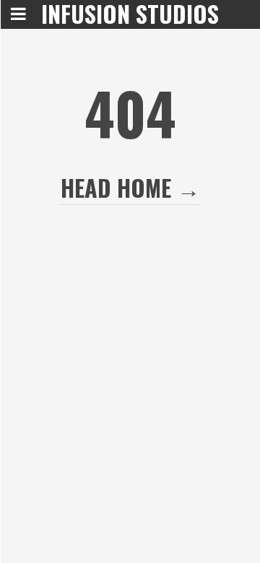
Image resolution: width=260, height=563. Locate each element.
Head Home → (130, 187)
